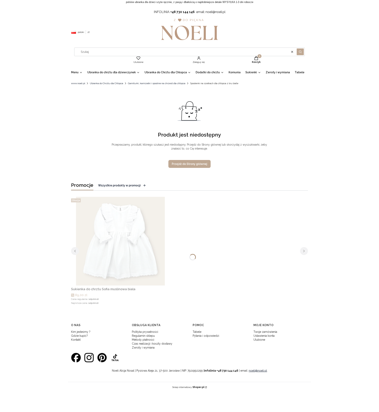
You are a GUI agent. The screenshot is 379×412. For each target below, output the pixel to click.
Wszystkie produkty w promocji (119, 185)
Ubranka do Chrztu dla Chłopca (106, 83)
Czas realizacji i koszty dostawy (152, 343)
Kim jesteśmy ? (80, 331)
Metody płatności (143, 339)
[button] (300, 51)
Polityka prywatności (145, 331)
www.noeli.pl (78, 83)
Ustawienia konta (264, 335)
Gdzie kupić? (79, 335)
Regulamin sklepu (143, 335)
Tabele (197, 331)
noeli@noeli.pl (258, 370)
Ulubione (259, 339)
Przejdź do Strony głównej (189, 164)
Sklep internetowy (188, 387)
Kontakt (76, 339)
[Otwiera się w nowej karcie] (76, 358)
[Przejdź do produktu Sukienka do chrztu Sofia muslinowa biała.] (120, 241)
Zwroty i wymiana (143, 347)
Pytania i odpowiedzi (206, 335)
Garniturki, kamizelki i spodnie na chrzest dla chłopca (156, 83)
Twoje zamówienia (265, 331)
